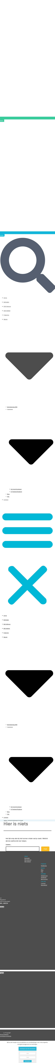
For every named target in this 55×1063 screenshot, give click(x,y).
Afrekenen (43, 877)
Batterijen (6, 302)
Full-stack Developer (16, 489)
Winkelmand (44, 876)
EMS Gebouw (7, 306)
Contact (6, 500)
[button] (27, 558)
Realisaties (44, 866)
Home (5, 298)
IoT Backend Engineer (16, 491)
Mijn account (44, 879)
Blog (8, 494)
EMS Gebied (7, 311)
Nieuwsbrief (44, 885)
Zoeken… (8, 844)
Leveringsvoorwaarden (5, 1036)
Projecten (6, 315)
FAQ (8, 496)
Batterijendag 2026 (12, 407)
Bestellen (43, 874)
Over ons (43, 881)
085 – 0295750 (4, 903)
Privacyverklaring (4, 1034)
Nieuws (43, 868)
